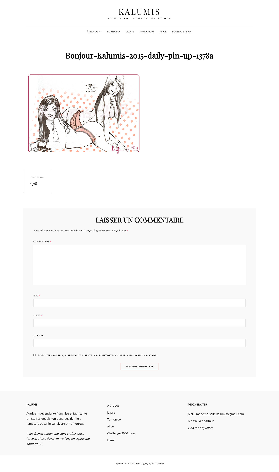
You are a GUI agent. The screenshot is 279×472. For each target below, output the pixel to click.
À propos (92, 31)
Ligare (130, 31)
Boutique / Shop (182, 31)
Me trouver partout (201, 421)
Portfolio (113, 31)
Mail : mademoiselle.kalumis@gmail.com (216, 414)
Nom (37, 295)
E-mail (38, 315)
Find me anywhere (200, 428)
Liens (110, 440)
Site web (38, 335)
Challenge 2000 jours (121, 433)
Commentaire (42, 241)
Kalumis (140, 11)
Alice (163, 31)
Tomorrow (147, 31)
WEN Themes (157, 463)
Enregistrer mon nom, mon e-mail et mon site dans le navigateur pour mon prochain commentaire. (97, 355)
